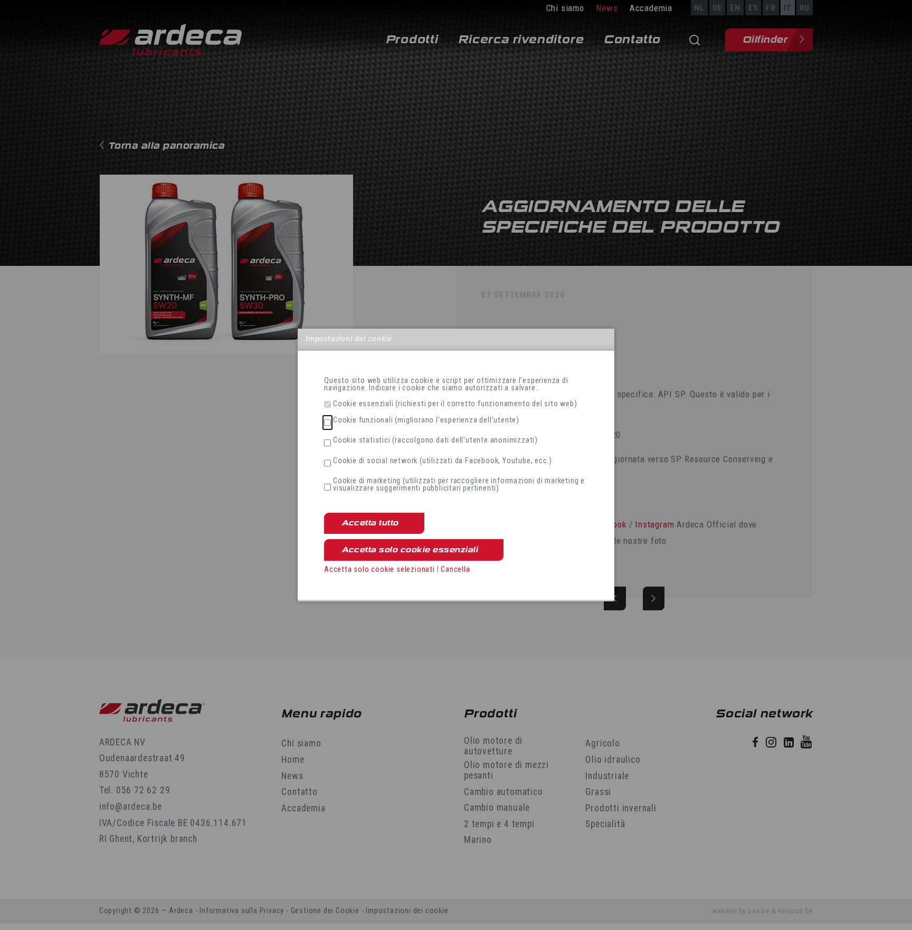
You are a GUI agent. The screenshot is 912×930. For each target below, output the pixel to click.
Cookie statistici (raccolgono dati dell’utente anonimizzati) (435, 440)
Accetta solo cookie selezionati (379, 569)
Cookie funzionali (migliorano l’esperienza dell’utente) (426, 420)
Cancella (455, 569)
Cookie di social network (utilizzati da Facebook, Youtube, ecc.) (442, 461)
